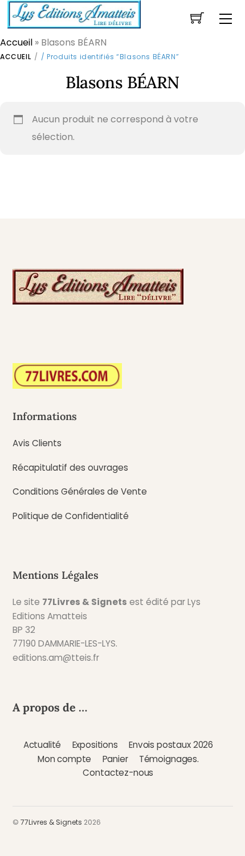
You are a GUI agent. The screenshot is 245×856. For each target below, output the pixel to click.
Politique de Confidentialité (71, 516)
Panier (115, 759)
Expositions (95, 745)
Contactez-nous (118, 773)
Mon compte (64, 759)
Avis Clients (37, 443)
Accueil (16, 42)
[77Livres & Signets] (74, 13)
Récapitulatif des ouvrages (70, 468)
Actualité (42, 745)
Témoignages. (169, 759)
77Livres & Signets (51, 822)
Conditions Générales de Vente (80, 491)
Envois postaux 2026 (171, 745)
